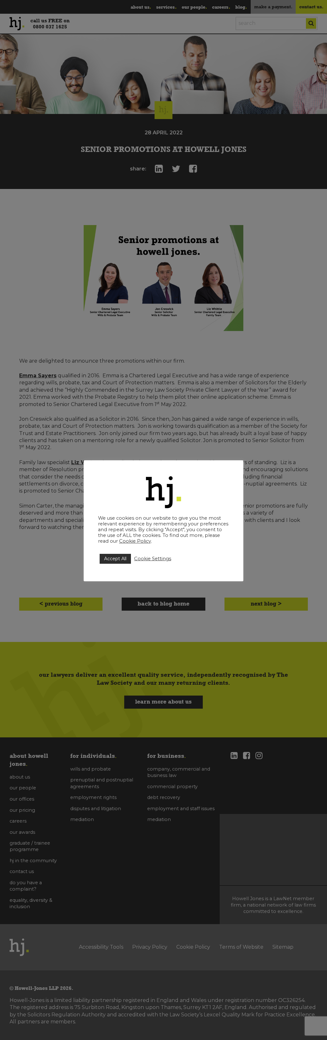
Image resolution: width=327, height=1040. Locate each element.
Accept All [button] (115, 558)
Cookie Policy (135, 541)
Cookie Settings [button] (152, 558)
